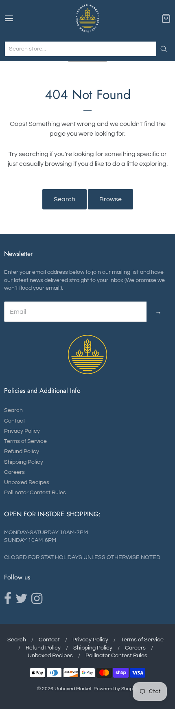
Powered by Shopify (116, 688)
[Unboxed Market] (88, 18)
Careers (14, 472)
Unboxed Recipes (26, 482)
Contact (14, 421)
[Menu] (20, 18)
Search (64, 199)
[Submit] (163, 49)
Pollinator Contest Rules (35, 492)
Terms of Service (25, 441)
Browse (110, 199)
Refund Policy (21, 451)
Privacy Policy (22, 431)
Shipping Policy (23, 462)
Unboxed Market (73, 688)
